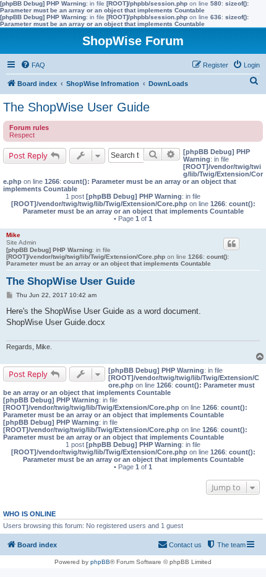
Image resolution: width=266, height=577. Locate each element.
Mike (13, 235)
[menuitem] (32, 65)
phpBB (100, 561)
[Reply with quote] (231, 244)
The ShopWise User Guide (76, 107)
